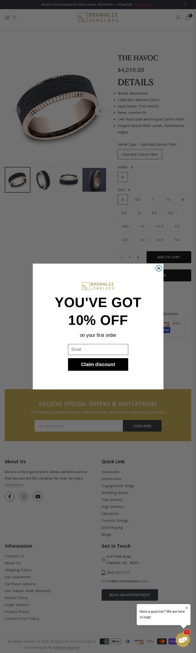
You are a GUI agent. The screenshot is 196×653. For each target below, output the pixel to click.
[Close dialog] (159, 268)
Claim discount (98, 364)
